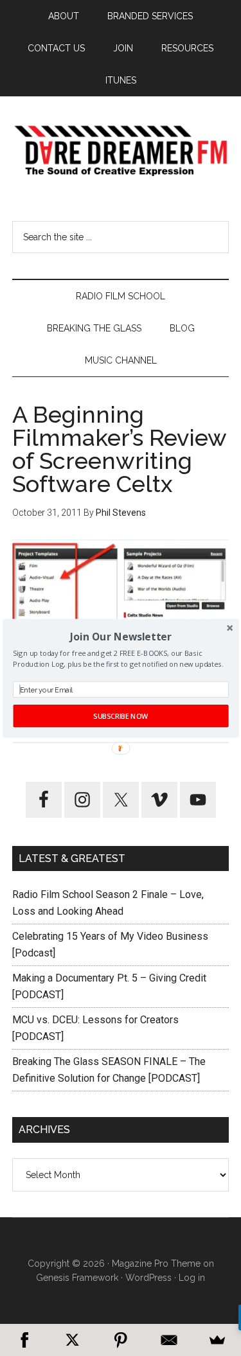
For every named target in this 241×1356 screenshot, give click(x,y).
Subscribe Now (120, 716)
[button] (120, 636)
